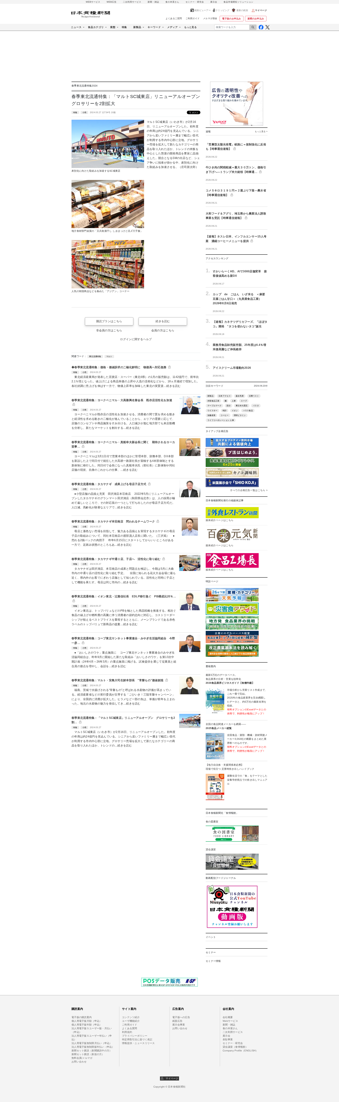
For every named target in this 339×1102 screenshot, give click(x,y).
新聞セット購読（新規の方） (88, 1054)
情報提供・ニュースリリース (138, 1043)
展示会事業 (178, 1024)
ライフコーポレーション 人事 (220, 420)
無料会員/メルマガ (82, 1058)
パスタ (256, 406)
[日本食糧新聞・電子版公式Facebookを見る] (261, 27)
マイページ (170, 1078)
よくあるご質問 (174, 18)
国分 (229, 406)
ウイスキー (212, 410)
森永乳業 (240, 396)
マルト (109, 356)
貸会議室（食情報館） (235, 1046)
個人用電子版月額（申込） (87, 1021)
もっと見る (190, 27)
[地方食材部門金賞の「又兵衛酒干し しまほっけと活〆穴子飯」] (108, 203)
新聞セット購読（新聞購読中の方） (92, 1050)
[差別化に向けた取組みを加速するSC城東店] (108, 143)
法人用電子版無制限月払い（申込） (92, 1043)
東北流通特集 (95, 356)
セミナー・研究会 (195, 2)
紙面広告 (177, 1021)
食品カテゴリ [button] (96, 27)
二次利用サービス (132, 2)
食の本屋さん (172, 2)
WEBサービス (93, 2)
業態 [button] (112, 27)
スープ (244, 401)
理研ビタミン (240, 415)
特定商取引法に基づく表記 (137, 1039)
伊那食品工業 (213, 401)
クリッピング (222, 10)
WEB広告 (112, 2)
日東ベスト (254, 396)
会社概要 (228, 1017)
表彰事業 (228, 1039)
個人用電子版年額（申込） (87, 1024)
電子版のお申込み (231, 18)
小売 (84, 112)
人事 (234, 401)
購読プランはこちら (109, 321)
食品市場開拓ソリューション (238, 2)
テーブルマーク (214, 406)
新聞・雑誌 (153, 2)
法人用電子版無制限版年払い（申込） (93, 1046)
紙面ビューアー (202, 10)
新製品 (210, 396)
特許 (225, 410)
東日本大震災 (242, 406)
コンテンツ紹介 (131, 1017)
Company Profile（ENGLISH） (240, 1050)
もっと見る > (261, 131)
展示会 (213, 2)
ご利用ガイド (193, 18)
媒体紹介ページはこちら (219, 520)
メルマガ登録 (210, 18)
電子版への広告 (181, 1017)
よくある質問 (129, 1028)
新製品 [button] (137, 27)
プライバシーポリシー (134, 1035)
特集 (124, 27)
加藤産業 (211, 415)
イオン (235, 410)
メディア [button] (172, 27)
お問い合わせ (79, 1061)
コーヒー (224, 415)
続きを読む (163, 321)
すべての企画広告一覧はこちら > (248, 490)
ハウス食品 (248, 410)
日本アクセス (225, 396)
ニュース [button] (76, 27)
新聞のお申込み (256, 18)
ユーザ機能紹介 (131, 1021)
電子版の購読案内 (82, 1017)
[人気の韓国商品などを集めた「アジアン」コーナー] (108, 263)
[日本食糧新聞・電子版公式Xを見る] (267, 27)
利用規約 (127, 1032)
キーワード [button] (154, 27)
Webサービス (230, 1021)
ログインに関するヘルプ (136, 339)
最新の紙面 (242, 10)
